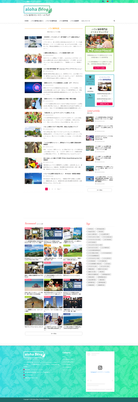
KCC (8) (101, 231)
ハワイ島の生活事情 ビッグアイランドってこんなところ (53, 276)
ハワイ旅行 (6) (102, 261)
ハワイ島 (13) (91, 261)
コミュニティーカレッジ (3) (94, 245)
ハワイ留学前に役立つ (37, 21)
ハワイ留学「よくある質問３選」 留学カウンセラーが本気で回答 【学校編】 (104, 158)
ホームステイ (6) (105, 266)
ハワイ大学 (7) (106, 258)
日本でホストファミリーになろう (71, 275)
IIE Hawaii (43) (100, 228)
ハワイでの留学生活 (51, 21)
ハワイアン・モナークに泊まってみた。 (53, 310)
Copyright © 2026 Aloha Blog (30, 399)
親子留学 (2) (91, 282)
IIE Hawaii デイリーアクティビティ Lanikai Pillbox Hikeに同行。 (34, 259)
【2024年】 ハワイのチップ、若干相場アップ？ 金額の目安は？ (61, 37)
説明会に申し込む (104, 104)
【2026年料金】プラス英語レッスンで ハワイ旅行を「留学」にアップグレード (104, 168)
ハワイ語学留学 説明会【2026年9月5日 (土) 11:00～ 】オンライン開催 (34, 241)
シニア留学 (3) (105, 247)
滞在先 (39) (91, 277)
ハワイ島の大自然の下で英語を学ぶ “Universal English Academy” (72, 327)
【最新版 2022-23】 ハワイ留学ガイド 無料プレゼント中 (72, 241)
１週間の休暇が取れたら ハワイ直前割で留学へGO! (58, 53)
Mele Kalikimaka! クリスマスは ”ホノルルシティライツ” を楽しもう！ (53, 293)
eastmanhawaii (100, 389)
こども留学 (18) (104, 234)
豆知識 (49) (91, 285)
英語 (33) (102, 279)
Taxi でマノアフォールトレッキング (34, 326)
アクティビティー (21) (93, 237)
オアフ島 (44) (107, 239)
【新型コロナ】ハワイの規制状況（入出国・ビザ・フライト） (61, 83)
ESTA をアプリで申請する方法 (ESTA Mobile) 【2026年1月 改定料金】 (53, 242)
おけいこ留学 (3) (92, 234)
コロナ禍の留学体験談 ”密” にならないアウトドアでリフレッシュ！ (62, 69)
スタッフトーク (85, 21)
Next (58, 189)
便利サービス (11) (102, 269)
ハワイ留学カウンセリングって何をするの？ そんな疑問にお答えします (104, 127)
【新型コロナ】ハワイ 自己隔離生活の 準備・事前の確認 (59, 98)
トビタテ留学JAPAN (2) (94, 250)
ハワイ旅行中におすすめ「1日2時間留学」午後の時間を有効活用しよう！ (53, 328)
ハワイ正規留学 (74, 21)
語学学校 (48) (102, 282)
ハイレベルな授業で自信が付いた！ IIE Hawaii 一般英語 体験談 (61, 173)
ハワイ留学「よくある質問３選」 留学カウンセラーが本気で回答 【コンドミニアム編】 (104, 148)
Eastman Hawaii (91, 389)
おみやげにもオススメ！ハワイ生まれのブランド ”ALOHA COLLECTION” (104, 137)
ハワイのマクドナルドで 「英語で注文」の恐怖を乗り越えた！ (72, 259)
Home (27, 21)
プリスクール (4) (92, 266)
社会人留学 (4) (91, 279)
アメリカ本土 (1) (107, 237)
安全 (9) (101, 271)
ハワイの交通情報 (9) (93, 255)
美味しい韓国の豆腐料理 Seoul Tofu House (34, 276)
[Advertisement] (85, 9)
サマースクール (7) (92, 247)
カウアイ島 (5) (91, 242)
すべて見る (53, 333)
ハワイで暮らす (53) (93, 253)
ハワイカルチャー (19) (93, 258)
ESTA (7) (90, 228)
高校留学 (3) (101, 285)
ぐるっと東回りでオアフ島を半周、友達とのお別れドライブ (60, 126)
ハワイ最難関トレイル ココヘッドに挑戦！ (34, 310)
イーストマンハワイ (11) (94, 239)
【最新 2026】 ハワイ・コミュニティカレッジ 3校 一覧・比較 (72, 310)
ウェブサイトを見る (100, 68)
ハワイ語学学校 (63, 21)
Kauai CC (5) (91, 231)
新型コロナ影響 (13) (93, 274)
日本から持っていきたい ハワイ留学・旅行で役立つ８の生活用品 (34, 293)
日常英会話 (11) (106, 274)
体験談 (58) (91, 269)
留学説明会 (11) (101, 277)
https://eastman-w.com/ (31, 377)
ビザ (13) (107, 263)
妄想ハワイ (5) (91, 271)
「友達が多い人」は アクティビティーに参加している (58, 113)
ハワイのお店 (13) (106, 253)
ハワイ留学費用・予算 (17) (94, 263)
